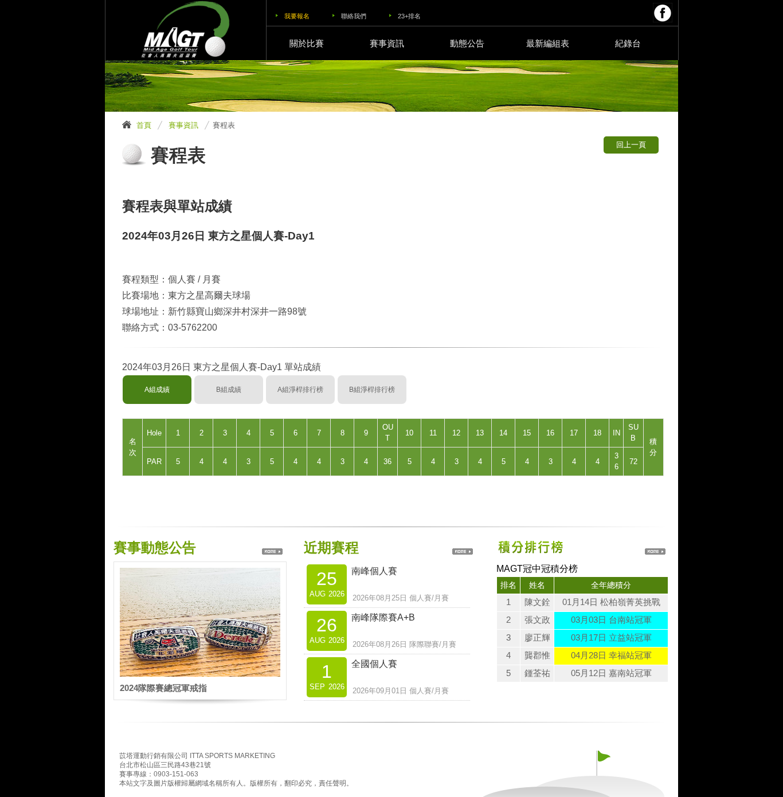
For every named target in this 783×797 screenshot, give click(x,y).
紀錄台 (628, 43)
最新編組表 (547, 43)
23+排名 (409, 16)
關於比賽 (306, 43)
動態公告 (467, 43)
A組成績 (157, 390)
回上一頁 (631, 144)
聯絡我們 (353, 16)
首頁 (143, 125)
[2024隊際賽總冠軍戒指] (200, 575)
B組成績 (228, 390)
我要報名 (297, 16)
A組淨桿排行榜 (300, 390)
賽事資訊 (387, 43)
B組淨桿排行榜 (372, 390)
